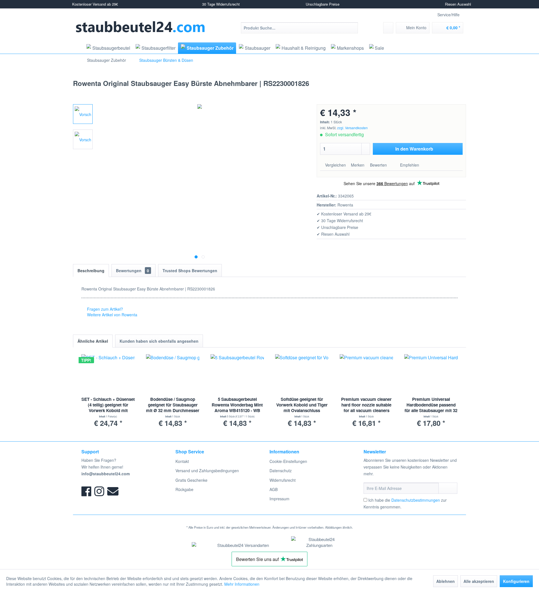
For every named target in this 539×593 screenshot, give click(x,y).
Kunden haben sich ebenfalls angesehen (159, 341)
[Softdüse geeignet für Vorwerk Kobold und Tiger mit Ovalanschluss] (301, 374)
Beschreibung (90, 270)
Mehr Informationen (241, 584)
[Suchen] (353, 27)
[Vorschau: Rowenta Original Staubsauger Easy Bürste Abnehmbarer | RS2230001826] (83, 114)
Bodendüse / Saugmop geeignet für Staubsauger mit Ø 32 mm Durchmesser (172, 404)
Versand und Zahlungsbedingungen (207, 470)
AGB (274, 489)
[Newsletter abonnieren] (447, 488)
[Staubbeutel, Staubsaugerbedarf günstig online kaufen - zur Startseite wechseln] (140, 27)
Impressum (279, 498)
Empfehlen (409, 165)
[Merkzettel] (388, 27)
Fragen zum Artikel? (104, 309)
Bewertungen (132, 270)
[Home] (78, 48)
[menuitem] (299, 27)
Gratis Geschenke (191, 480)
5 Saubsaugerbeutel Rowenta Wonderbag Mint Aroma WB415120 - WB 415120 (237, 405)
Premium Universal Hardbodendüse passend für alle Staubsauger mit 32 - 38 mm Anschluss (431, 405)
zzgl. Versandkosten (352, 127)
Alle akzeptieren (478, 581)
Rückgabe (184, 489)
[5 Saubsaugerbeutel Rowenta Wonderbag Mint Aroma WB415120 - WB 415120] (237, 374)
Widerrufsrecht (283, 480)
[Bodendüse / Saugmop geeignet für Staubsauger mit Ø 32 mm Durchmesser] (172, 374)
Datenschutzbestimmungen (415, 500)
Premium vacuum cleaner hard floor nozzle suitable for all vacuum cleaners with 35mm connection (366, 405)
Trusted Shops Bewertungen (190, 270)
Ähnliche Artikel (92, 341)
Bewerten (378, 165)
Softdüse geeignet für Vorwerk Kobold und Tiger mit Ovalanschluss (302, 404)
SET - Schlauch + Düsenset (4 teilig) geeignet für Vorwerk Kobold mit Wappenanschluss (108, 405)
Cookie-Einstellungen (288, 461)
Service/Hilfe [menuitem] (448, 14)
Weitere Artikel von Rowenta (111, 314)
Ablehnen (445, 581)
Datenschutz (281, 470)
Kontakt (182, 461)
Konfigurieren (516, 581)
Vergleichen (335, 165)
